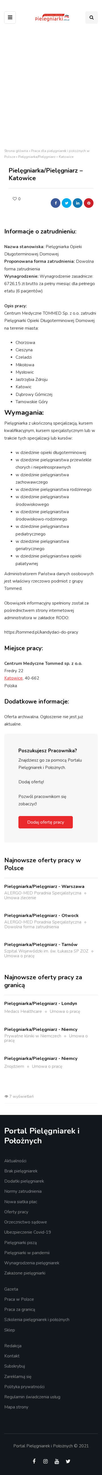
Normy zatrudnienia (23, 1191)
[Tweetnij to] (66, 203)
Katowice (13, 678)
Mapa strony (16, 1407)
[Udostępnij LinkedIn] (77, 203)
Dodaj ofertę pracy (45, 822)
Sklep (9, 1330)
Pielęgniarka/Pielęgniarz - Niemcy (40, 1029)
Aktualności (15, 1161)
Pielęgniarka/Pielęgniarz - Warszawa (44, 886)
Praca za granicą (19, 1309)
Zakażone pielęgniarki (24, 1273)
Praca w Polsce (19, 1299)
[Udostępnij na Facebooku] (55, 203)
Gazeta (11, 1289)
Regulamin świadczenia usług (32, 1397)
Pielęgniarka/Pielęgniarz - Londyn (40, 1003)
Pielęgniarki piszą (20, 1242)
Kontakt (12, 1356)
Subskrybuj (14, 1366)
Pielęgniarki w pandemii (27, 1253)
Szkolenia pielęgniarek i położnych (36, 1319)
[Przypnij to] (89, 203)
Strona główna (16, 151)
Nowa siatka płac (20, 1202)
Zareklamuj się (17, 1376)
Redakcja (13, 1346)
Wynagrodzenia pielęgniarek (31, 1263)
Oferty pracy (16, 1212)
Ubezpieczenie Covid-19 (27, 1232)
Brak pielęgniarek (20, 1171)
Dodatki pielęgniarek (24, 1181)
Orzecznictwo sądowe (25, 1222)
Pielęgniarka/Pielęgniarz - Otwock (41, 915)
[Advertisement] (51, 87)
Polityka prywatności (24, 1387)
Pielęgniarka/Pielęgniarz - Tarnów (41, 945)
